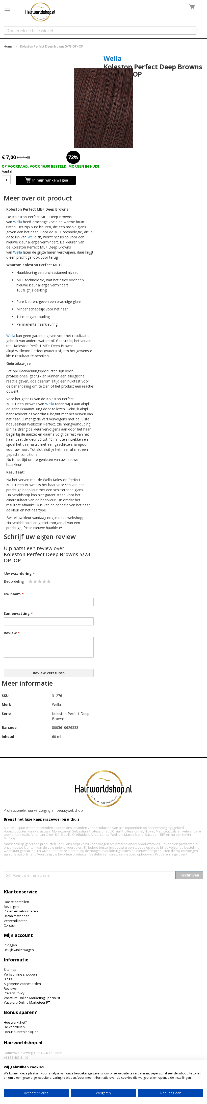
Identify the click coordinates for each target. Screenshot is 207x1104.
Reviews (10, 988)
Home (8, 46)
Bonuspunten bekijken (21, 1031)
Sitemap (10, 969)
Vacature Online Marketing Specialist (32, 998)
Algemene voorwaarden (22, 983)
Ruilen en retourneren (21, 911)
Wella (113, 58)
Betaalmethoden (17, 916)
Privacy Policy (14, 993)
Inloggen (10, 945)
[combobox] (100, 31)
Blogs (8, 979)
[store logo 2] (40, 13)
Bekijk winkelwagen (19, 950)
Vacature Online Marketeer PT (27, 1002)
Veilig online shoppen (20, 974)
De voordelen (14, 1027)
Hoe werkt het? (15, 1022)
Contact (9, 925)
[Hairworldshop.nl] (103, 789)
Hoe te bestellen (16, 901)
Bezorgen (11, 906)
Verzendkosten (16, 920)
